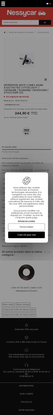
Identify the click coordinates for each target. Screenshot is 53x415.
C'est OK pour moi (26, 234)
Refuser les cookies (26, 221)
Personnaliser (26, 226)
